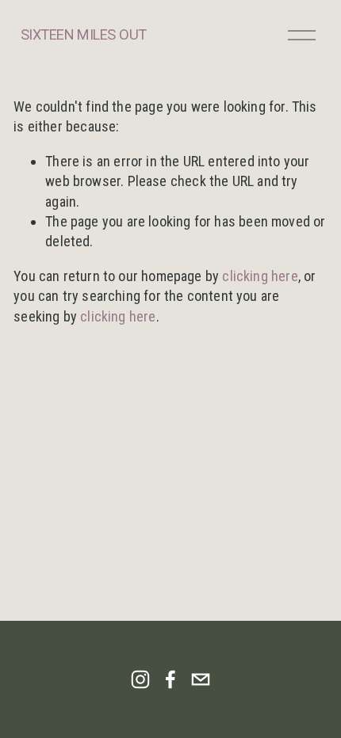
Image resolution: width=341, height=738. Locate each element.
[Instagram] (140, 679)
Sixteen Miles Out (84, 34)
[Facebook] (170, 679)
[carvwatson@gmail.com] (200, 679)
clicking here (259, 276)
